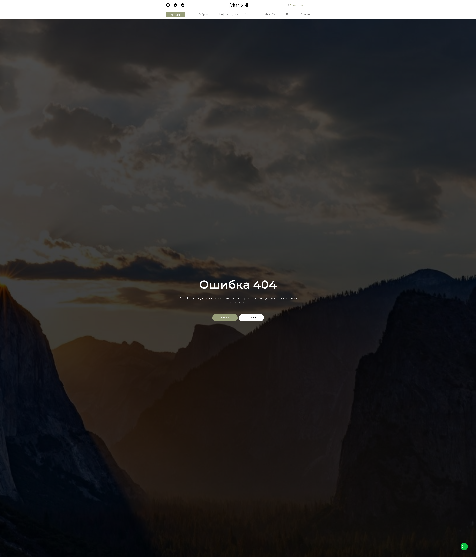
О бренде (205, 14)
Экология (250, 14)
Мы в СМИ (270, 14)
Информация (227, 14)
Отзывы (305, 14)
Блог (289, 14)
